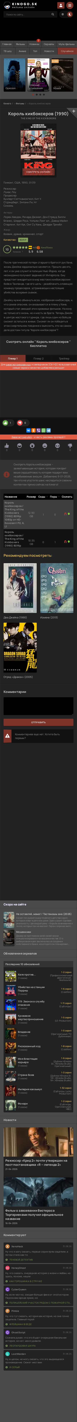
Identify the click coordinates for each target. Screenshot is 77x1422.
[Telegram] (48, 430)
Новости (49, 51)
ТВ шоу (8, 51)
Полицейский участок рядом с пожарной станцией (40, 1302)
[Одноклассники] (33, 430)
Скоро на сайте (15, 904)
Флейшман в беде (20, 1324)
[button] (33, 95)
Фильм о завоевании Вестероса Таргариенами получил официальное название (34, 1214)
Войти (60, 5)
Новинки (34, 44)
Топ (35, 51)
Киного (7, 103)
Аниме (22, 51)
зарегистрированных (18, 364)
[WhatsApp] (43, 430)
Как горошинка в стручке (25, 1281)
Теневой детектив (21, 1259)
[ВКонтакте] (28, 430)
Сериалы (49, 44)
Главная (6, 44)
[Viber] (38, 430)
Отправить (38, 722)
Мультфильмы (67, 44)
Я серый (14, 1367)
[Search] (52, 14)
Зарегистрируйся (21, 437)
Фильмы (20, 44)
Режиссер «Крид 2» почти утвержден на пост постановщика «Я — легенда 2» (36, 1162)
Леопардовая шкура (22, 1345)
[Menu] (69, 5)
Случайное (67, 51)
